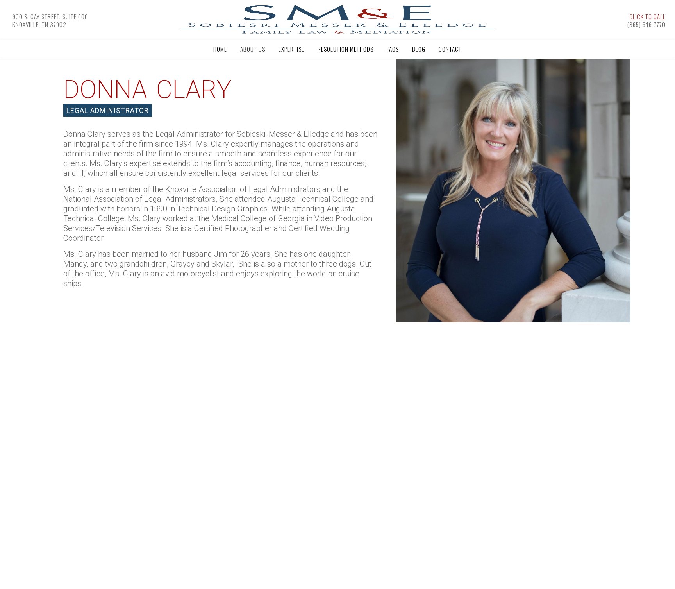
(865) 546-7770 (646, 20)
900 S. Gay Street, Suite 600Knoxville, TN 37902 (50, 20)
